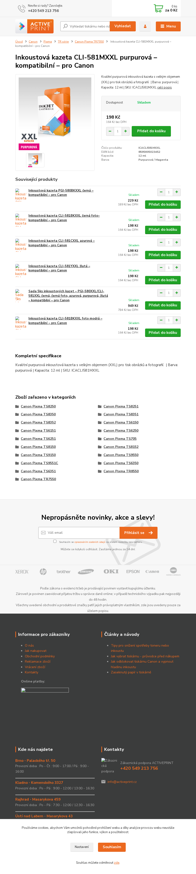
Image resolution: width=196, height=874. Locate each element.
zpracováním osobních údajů (89, 542)
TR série (63, 42)
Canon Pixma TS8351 (120, 414)
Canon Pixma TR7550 (89, 42)
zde (116, 863)
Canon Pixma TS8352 (38, 422)
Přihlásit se (134, 532)
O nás (29, 645)
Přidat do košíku (151, 131)
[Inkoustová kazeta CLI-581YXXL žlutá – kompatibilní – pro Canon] (20, 270)
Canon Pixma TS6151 (38, 430)
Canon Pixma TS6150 (120, 422)
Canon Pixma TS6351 (38, 471)
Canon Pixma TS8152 (120, 447)
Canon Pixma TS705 (119, 438)
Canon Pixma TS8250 (38, 406)
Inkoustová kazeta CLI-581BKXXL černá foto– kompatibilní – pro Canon (64, 218)
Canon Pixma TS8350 (38, 414)
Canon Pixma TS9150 (38, 455)
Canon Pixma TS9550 (120, 455)
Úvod (19, 42)
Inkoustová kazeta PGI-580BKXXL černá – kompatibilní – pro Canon (60, 192)
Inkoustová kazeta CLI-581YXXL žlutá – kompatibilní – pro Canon (59, 268)
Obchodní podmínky (40, 656)
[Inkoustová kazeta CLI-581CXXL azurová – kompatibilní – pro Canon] (20, 245)
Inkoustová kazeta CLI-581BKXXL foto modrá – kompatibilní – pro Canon (65, 320)
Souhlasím (112, 847)
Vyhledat (122, 26)
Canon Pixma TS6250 (120, 430)
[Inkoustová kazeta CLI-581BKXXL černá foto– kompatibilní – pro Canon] (20, 220)
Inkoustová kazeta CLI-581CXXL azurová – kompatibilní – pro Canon (61, 243)
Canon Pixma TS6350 (120, 463)
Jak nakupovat (35, 651)
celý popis (164, 87)
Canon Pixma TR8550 (121, 471)
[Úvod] (36, 26)
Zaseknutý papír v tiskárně (131, 672)
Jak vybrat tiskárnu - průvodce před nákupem (145, 656)
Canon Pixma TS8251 (120, 406)
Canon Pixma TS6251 (38, 438)
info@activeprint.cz (122, 782)
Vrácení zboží (35, 667)
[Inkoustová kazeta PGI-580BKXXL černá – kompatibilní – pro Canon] (20, 195)
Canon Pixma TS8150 (38, 447)
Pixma (48, 42)
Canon (33, 42)
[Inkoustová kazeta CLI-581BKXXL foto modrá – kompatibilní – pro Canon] (20, 323)
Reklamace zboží (37, 661)
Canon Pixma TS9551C (39, 463)
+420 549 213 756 (43, 10)
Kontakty (31, 672)
